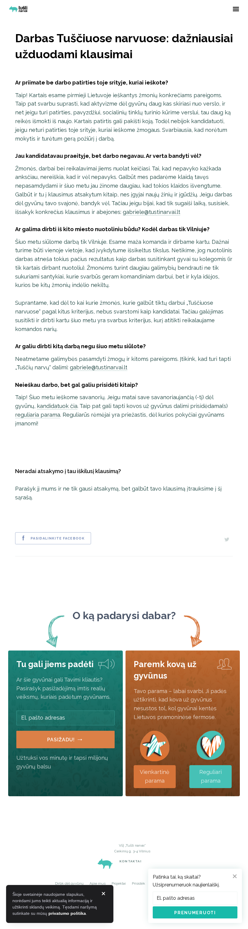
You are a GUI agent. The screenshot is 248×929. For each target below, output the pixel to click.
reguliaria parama (37, 415)
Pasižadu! (65, 738)
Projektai (119, 883)
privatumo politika (67, 913)
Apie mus (98, 883)
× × (103, 893)
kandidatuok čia (57, 406)
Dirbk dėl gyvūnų (69, 883)
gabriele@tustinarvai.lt (151, 212)
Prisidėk (138, 883)
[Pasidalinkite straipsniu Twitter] (227, 538)
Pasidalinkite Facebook (58, 538)
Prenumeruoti (195, 912)
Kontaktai (130, 861)
